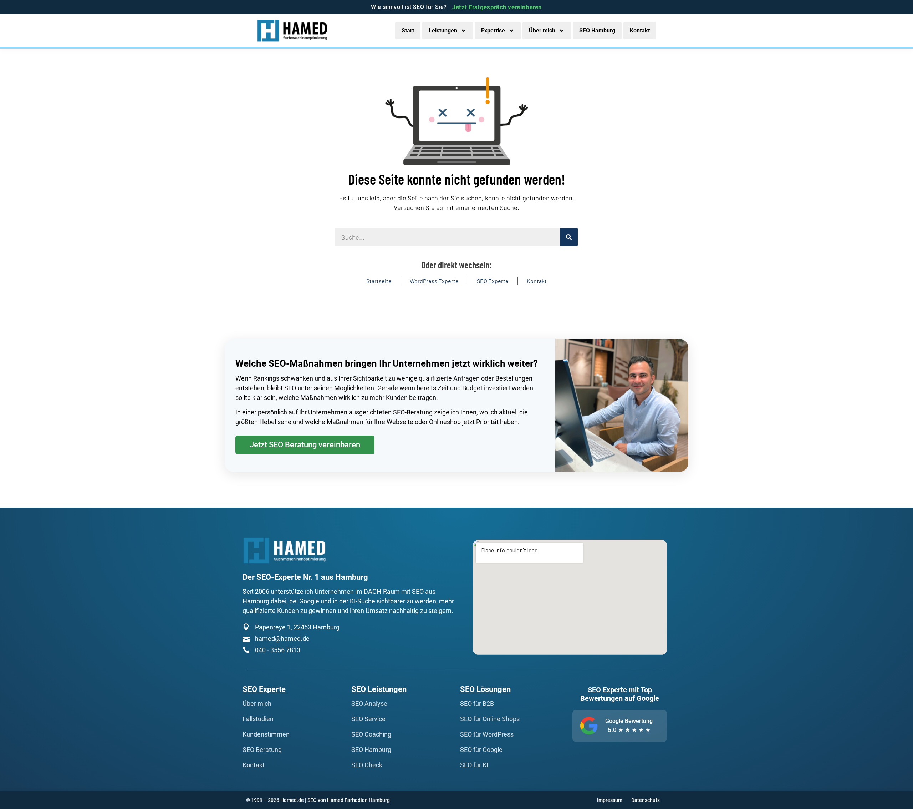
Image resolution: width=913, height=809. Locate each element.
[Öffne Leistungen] (463, 30)
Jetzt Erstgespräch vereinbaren (497, 7)
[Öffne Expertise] (511, 30)
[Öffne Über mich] (562, 30)
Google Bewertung (629, 721)
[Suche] (569, 237)
